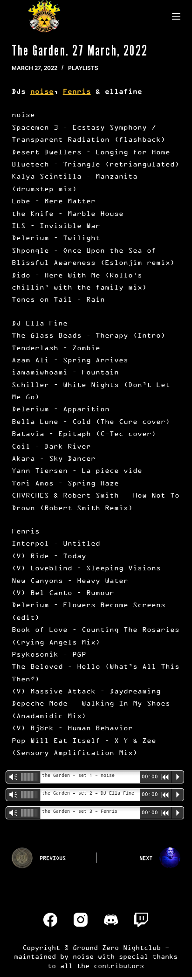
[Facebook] (50, 920)
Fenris (77, 91)
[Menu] (176, 16)
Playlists (83, 67)
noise (42, 91)
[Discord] (111, 920)
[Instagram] (81, 920)
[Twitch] (141, 920)
